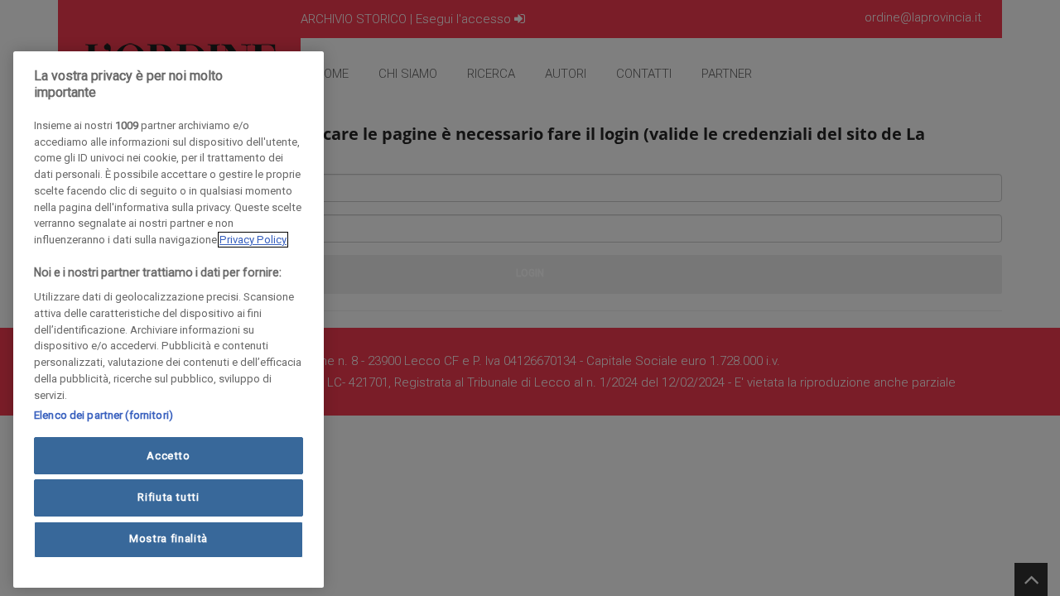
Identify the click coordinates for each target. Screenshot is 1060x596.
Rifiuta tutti (168, 497)
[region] (168, 319)
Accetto (168, 455)
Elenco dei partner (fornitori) (103, 415)
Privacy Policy (253, 239)
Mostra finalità (168, 539)
